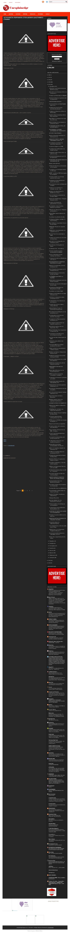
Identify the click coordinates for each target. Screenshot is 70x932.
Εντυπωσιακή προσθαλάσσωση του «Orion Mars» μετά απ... (56, 533)
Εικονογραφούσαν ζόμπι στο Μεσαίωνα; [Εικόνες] (55, 481)
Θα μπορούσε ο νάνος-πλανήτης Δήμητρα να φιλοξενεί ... (56, 206)
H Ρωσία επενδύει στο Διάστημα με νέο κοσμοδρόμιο (57, 504)
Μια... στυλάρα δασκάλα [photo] (55, 853)
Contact (11, 2)
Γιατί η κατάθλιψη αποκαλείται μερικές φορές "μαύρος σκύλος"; (55, 689)
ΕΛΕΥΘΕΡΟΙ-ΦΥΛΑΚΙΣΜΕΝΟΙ (55, 847)
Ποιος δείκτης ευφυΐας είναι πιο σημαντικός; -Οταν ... (56, 327)
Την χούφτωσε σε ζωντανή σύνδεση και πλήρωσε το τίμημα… (57, 805)
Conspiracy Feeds (52, 814)
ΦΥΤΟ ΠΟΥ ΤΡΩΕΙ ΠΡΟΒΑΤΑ (55, 133)
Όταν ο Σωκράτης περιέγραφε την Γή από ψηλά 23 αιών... (57, 270)
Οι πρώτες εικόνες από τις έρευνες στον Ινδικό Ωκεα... (57, 426)
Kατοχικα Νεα (52, 860)
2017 (49, 77)
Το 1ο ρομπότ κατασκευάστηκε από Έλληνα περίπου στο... (57, 437)
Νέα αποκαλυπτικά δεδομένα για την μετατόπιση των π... (57, 312)
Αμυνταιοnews (52, 794)
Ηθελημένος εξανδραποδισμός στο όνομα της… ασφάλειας (56, 669)
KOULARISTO (51, 819)
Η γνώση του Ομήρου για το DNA (56, 146)
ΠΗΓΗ (5, 439)
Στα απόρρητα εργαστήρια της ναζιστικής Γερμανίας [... (56, 143)
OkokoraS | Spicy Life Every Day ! (56, 641)
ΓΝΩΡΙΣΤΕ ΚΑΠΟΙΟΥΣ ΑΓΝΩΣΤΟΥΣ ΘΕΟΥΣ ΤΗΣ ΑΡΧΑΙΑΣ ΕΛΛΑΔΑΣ (56, 478)
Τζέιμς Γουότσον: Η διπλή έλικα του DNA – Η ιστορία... (57, 430)
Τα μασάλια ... (52, 834)
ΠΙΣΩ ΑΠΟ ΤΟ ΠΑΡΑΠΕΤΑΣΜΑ (55, 632)
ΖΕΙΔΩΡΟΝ (51, 589)
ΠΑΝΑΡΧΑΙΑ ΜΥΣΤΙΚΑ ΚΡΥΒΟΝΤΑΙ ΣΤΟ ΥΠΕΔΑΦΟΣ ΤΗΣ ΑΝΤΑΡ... (57, 519)
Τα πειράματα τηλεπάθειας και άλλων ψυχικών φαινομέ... (56, 334)
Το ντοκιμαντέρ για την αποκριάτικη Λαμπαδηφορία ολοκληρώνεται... (56, 684)
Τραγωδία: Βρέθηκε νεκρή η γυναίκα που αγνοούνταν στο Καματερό (56, 857)
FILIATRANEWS (52, 789)
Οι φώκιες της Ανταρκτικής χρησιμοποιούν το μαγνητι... (55, 203)
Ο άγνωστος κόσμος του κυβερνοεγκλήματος (54, 522)
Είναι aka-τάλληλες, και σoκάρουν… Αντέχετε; (56, 820)
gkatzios (50, 704)
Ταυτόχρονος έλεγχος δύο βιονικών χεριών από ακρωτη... (57, 181)
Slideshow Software (39, 930)
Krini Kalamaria (52, 855)
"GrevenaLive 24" (52, 636)
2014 (49, 84)
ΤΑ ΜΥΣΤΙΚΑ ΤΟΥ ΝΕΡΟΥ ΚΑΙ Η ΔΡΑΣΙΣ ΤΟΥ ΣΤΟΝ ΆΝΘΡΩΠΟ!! (57, 512)
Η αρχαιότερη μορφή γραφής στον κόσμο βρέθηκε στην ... (56, 382)
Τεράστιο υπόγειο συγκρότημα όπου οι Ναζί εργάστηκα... (57, 115)
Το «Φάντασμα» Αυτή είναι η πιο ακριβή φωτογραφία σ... (56, 441)
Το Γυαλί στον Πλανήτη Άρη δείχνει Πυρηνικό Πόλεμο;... (57, 434)
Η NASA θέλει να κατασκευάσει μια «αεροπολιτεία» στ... (57, 231)
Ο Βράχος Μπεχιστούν (54, 497)
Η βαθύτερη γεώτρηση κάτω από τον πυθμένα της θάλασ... (57, 363)
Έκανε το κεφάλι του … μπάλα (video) (57, 867)
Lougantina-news (52, 797)
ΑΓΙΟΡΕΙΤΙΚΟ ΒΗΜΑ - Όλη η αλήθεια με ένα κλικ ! (57, 878)
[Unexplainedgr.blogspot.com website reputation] (51, 895)
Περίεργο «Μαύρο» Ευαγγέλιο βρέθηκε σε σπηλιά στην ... (57, 413)
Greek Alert (51, 763)
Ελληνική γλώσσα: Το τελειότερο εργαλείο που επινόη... (56, 177)
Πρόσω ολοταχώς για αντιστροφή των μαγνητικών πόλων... (57, 122)
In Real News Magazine (53, 828)
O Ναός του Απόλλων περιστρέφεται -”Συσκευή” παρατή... (57, 349)
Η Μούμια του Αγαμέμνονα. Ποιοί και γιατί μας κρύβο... (57, 467)
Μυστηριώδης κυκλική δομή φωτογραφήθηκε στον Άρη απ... (56, 445)
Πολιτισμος (40, 14)
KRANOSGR (51, 774)
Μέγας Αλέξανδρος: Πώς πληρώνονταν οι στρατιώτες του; (57, 330)
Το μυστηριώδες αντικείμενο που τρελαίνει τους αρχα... (56, 316)
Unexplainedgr (11, 445)
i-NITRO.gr (51, 866)
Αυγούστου (51, 548)
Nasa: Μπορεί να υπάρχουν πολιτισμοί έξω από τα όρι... (57, 119)
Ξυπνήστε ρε (51, 872)
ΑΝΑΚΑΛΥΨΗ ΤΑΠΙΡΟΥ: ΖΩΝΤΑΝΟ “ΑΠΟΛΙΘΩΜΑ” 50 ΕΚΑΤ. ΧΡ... (56, 140)
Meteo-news (51, 713)
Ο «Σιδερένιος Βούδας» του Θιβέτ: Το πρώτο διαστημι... (57, 220)
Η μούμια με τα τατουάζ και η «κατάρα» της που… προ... (55, 188)
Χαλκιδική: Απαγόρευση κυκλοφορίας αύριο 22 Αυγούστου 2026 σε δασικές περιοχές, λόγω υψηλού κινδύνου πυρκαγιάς (56, 627)
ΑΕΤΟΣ (50, 612)
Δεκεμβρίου (52, 86)
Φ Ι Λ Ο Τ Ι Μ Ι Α (52, 709)
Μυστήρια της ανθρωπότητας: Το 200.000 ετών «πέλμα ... (56, 192)
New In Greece (52, 839)
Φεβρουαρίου (52, 555)
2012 (49, 562)
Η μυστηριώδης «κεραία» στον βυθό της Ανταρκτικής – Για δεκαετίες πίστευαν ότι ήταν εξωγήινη (57, 647)
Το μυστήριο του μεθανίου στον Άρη (57, 217)
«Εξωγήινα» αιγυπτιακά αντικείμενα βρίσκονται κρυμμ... (57, 89)
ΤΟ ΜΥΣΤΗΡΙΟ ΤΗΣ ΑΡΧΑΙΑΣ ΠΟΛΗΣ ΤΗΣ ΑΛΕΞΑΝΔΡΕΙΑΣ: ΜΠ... (58, 160)
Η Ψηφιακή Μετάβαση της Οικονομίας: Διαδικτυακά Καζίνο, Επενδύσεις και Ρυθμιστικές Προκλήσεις (57, 653)
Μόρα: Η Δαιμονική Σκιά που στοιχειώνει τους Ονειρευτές (55, 816)
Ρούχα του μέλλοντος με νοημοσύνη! (57, 423)
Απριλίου (51, 550)
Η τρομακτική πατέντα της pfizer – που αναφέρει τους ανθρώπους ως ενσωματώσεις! (56, 742)
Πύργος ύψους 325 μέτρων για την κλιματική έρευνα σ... (56, 371)
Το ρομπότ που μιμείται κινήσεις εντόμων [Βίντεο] (56, 305)
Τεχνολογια (32, 14)
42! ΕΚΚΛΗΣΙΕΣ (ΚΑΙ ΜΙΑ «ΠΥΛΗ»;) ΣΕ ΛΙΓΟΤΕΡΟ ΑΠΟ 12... (57, 126)
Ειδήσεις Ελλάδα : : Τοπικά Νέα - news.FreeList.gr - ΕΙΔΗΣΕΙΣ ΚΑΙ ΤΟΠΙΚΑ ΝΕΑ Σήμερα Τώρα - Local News (56, 883)
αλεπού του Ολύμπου (54, 691)
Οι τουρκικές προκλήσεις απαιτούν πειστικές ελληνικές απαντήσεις (56, 638)
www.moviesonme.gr (53, 870)
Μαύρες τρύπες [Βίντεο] (54, 163)
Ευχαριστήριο (51, 795)
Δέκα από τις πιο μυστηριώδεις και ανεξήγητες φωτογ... (57, 242)
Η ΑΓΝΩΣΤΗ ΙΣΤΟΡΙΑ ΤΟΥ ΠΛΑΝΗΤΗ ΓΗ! (57, 403)
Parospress (51, 698)
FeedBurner (59, 61)
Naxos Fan (51, 682)
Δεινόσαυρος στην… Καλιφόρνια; (56, 248)
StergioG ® (51, 667)
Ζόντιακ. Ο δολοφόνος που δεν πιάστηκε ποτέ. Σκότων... (55, 255)
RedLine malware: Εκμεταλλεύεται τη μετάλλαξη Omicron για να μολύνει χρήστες (56, 724)
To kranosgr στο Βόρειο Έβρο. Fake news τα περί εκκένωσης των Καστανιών (57, 776)
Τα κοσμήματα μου (53, 843)
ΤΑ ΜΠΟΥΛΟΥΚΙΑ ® (53, 671)
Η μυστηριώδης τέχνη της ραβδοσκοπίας (58, 488)
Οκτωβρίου (51, 543)
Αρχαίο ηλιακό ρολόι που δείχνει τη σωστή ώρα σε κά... (57, 136)
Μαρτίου (51, 552)
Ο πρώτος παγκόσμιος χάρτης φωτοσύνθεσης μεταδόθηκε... (56, 251)
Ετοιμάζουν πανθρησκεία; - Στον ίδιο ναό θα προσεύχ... (57, 463)
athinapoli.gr (51, 676)
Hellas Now (51, 645)
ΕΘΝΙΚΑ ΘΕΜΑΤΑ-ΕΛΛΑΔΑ (54, 746)
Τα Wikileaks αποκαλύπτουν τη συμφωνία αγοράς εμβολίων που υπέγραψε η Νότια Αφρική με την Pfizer (57, 608)
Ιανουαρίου (52, 557)
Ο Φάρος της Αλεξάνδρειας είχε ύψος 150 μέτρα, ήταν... (57, 294)
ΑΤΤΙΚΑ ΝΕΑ (51, 767)
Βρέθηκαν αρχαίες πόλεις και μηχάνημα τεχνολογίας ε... (56, 400)
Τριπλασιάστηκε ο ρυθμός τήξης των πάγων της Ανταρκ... (57, 491)
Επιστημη (25, 14)
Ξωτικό (50, 687)
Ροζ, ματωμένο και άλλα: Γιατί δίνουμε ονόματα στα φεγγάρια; (56, 673)
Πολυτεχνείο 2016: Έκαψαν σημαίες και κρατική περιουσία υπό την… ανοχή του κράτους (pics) (57, 830)
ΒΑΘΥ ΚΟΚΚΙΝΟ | (52, 875)
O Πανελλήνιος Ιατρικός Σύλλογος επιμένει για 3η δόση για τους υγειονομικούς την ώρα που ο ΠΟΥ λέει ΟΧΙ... (57, 748)
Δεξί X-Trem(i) (52, 597)
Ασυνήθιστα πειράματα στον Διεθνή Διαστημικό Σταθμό (23, 18)
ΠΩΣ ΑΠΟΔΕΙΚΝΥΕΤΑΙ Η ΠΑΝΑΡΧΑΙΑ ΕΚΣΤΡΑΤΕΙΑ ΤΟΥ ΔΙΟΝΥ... (57, 262)
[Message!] (45, 1)
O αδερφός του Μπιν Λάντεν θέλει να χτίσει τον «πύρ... (57, 153)
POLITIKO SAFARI (52, 778)
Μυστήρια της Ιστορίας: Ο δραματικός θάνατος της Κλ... (57, 352)
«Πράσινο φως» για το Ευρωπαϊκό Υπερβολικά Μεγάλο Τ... (56, 530)
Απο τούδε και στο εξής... (54, 720)
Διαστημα (11, 14)
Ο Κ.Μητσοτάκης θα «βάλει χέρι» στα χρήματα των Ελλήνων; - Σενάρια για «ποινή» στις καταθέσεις (57, 730)
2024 (49, 75)
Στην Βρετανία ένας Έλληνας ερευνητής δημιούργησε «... (55, 108)
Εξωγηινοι (18, 14)
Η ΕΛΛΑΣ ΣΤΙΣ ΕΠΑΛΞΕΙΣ (53, 764)
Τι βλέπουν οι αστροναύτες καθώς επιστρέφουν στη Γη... (56, 297)
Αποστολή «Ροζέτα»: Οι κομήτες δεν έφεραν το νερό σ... (57, 459)
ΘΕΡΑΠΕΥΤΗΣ (52, 719)
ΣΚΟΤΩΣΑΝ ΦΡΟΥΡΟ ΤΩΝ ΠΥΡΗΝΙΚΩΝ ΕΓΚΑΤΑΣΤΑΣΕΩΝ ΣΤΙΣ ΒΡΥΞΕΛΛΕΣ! (56, 849)
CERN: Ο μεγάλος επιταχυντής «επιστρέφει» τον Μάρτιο (56, 374)
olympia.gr (51, 606)
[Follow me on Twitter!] (47, 1)
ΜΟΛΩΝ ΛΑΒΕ (52, 758)
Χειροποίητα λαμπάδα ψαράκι (55, 845)
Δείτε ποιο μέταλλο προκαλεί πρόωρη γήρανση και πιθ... (57, 392)
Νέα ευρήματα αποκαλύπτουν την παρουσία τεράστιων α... (56, 323)
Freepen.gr (51, 651)
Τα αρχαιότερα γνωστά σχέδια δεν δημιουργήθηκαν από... (57, 508)
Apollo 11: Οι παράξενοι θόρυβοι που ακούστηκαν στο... (57, 448)
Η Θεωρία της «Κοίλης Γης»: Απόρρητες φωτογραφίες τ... (57, 210)
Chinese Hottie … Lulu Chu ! (54, 642)
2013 (49, 560)
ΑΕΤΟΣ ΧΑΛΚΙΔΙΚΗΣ (53, 625)
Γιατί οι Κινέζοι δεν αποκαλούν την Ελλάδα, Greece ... (57, 195)
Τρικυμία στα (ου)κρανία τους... (55, 710)
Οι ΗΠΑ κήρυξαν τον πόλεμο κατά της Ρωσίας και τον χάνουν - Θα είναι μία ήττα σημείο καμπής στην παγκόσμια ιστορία (57, 694)
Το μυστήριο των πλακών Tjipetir (56, 291)
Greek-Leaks (51, 734)
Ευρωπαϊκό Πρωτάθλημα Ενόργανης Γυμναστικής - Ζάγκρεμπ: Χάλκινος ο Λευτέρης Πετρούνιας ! (56, 621)
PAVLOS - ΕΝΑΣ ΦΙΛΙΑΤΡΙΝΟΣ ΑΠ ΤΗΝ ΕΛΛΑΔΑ (56, 791)
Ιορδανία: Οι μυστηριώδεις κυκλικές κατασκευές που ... (57, 266)
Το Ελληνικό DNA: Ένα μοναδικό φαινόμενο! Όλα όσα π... (56, 345)
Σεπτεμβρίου (52, 545)
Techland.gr (51, 722)
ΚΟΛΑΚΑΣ (51, 728)
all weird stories (52, 803)
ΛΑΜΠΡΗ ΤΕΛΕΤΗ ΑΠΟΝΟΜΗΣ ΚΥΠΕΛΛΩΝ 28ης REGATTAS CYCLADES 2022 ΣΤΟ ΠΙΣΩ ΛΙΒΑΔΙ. (57, 701)
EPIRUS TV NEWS (52, 619)
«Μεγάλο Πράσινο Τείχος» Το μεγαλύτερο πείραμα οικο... (56, 308)
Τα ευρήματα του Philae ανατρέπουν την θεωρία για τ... (57, 319)
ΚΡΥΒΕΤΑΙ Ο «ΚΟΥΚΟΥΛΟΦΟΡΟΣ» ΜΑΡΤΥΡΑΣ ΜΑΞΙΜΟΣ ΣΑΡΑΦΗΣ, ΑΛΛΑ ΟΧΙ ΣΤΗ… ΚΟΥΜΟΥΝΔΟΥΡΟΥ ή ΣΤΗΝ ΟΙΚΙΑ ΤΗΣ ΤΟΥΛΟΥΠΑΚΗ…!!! (56, 781)
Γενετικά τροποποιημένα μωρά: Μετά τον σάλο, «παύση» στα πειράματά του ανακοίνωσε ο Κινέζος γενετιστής (57, 800)
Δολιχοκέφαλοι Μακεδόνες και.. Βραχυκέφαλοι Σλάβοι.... (56, 288)
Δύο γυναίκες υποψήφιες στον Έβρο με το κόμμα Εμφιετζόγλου (57, 706)
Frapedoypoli (51, 785)
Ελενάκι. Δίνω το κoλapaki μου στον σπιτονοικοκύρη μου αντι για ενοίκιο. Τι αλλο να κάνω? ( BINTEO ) (57, 755)
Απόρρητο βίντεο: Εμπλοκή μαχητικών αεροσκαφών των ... (57, 385)
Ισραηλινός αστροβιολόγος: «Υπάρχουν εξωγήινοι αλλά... (57, 199)
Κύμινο (50, 786)
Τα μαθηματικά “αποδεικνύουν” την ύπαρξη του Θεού (57, 149)
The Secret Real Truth (53, 740)
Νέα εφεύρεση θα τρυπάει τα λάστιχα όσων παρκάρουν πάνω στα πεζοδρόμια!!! (56, 810)
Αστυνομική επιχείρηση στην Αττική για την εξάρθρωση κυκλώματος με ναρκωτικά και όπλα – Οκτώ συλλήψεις (57, 678)
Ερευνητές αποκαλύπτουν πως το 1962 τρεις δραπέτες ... (57, 360)
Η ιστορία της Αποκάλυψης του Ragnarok (58, 95)
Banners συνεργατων (31, 930)
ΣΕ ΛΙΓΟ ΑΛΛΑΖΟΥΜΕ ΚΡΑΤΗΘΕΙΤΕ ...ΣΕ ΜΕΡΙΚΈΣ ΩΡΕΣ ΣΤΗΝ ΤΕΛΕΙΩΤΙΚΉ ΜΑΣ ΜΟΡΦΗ (57, 862)
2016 (49, 79)
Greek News (51, 752)
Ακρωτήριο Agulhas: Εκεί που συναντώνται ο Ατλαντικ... (55, 501)
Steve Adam (51, 852)
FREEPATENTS (52, 808)
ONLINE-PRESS (52, 823)
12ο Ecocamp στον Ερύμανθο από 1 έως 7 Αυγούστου (57, 841)
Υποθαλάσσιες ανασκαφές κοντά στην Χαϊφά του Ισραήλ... (57, 280)
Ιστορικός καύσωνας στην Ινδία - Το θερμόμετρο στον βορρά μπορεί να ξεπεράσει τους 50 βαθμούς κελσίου (56, 715)
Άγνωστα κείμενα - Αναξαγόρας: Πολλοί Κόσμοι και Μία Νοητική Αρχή (56, 633)
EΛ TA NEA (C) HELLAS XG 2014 (55, 656)
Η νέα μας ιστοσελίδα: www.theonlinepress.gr (53, 825)
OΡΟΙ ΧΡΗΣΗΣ (17, 2)
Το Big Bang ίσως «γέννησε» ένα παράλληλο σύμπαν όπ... (56, 409)
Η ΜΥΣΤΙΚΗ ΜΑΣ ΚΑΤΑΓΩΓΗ (55, 101)
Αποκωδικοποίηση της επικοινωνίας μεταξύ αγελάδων (57, 273)
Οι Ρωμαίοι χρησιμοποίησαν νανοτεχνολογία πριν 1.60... (55, 417)
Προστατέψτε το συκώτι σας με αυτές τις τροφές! (57, 836)
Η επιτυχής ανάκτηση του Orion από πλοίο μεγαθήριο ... (57, 474)
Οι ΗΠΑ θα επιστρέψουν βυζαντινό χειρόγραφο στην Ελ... (56, 452)
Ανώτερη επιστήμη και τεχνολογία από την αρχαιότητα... (57, 98)
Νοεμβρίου (51, 541)
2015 (49, 82)
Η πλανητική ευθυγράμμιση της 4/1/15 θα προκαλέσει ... (57, 156)
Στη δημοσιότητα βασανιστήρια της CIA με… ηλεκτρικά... (57, 470)
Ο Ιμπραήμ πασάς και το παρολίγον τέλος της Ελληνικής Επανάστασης (56, 760)
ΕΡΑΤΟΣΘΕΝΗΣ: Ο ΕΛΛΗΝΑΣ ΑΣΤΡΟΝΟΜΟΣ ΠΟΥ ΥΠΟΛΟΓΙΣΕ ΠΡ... (57, 130)
